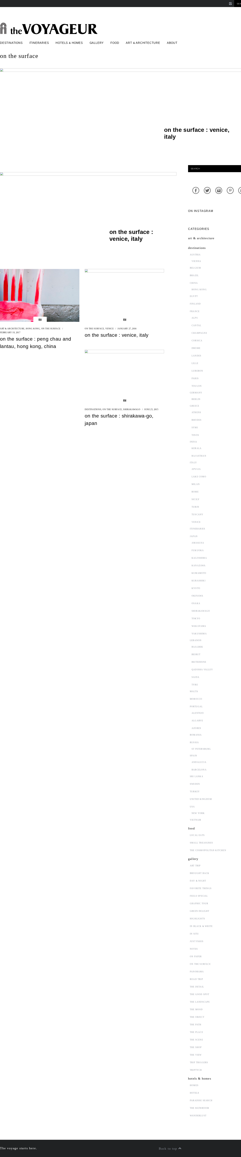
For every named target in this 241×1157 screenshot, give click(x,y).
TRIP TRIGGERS (199, 1062)
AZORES (196, 728)
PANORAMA (197, 971)
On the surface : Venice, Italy (116, 335)
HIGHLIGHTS (197, 918)
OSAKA (196, 603)
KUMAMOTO (199, 573)
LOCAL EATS (197, 835)
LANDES (196, 356)
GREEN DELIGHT (199, 911)
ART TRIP (195, 865)
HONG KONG (33, 328)
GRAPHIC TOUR (199, 903)
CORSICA (197, 340)
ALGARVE (197, 720)
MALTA (194, 691)
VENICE (109, 328)
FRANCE (195, 311)
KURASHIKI (199, 580)
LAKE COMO (199, 476)
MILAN (196, 484)
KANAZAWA (199, 565)
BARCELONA (199, 770)
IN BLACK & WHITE (201, 926)
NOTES (194, 949)
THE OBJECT (197, 1017)
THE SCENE (196, 1040)
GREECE (194, 406)
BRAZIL (194, 275)
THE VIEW (196, 1055)
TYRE (195, 684)
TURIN (195, 507)
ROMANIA (196, 735)
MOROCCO (196, 699)
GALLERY (97, 42)
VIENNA (196, 261)
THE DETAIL (197, 987)
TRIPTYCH (196, 1070)
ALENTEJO (198, 713)
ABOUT (172, 42)
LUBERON (197, 371)
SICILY (196, 499)
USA (192, 806)
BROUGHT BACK (199, 873)
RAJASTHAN (199, 456)
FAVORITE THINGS (201, 888)
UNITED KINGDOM (201, 799)
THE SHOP (196, 1047)
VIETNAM (195, 820)
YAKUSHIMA (199, 633)
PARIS (195, 378)
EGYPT (194, 296)
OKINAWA (197, 596)
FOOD (114, 42)
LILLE (195, 363)
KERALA (196, 448)
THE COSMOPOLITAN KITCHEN (208, 850)
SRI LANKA (196, 776)
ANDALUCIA (199, 762)
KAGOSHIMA (199, 558)
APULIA (196, 469)
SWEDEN (195, 784)
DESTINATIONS (11, 42)
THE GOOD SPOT (199, 994)
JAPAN (194, 536)
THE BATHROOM (199, 1108)
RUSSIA (194, 742)
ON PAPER (196, 956)
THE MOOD (196, 1009)
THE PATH (195, 1024)
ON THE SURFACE (51, 328)
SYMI (195, 427)
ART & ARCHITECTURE (143, 42)
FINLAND (195, 304)
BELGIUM (195, 268)
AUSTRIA (195, 254)
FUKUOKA (198, 550)
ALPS (195, 318)
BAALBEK (197, 647)
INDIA (193, 442)
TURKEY (195, 791)
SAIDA (195, 677)
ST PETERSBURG (201, 749)
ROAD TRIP (196, 979)
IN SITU (194, 934)
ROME (195, 492)
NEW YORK (198, 813)
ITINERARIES (39, 42)
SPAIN (193, 755)
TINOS (195, 435)
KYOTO (196, 588)
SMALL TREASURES (201, 843)
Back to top (168, 1148)
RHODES (196, 420)
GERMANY (196, 392)
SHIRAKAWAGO (131, 409)
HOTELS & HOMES (69, 42)
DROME (196, 348)
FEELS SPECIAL (199, 896)
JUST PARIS (196, 941)
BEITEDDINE (199, 662)
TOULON (197, 386)
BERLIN (196, 399)
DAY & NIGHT (198, 881)
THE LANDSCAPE (200, 1002)
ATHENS (196, 412)
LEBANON (195, 640)
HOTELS (194, 1093)
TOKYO (196, 618)
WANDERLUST (198, 1115)
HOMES (194, 1085)
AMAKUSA (198, 543)
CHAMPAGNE (199, 333)
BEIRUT (196, 654)
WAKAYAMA (199, 626)
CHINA (194, 283)
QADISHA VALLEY (202, 669)
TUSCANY (197, 514)
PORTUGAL (196, 706)
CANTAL (196, 325)
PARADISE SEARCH (201, 1100)
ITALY (193, 462)
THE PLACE (196, 1032)
